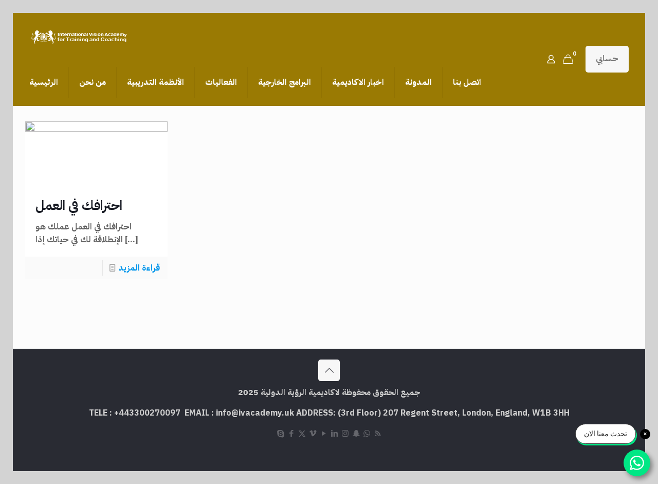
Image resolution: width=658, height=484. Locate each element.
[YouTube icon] (323, 433)
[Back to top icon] (329, 370)
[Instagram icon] (345, 433)
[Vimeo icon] (313, 433)
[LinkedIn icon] (334, 433)
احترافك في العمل (78, 205)
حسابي (607, 58)
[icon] (367, 433)
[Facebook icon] (291, 433)
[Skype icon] (280, 433)
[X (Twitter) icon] (302, 433)
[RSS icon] (377, 433)
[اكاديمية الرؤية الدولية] (80, 36)
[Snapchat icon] (356, 433)
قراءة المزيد (139, 268)
